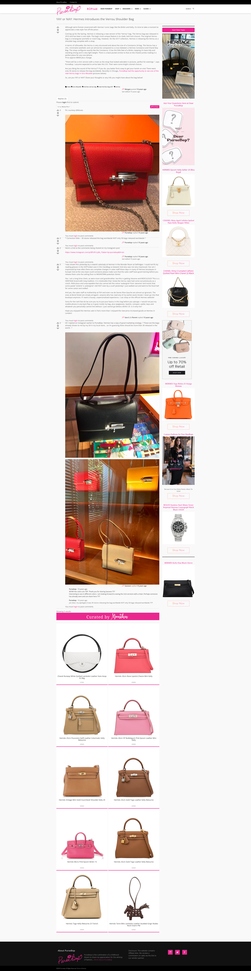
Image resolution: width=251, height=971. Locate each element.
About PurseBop (61, 2)
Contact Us (73, 2)
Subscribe (159, 967)
